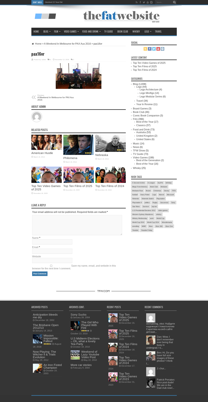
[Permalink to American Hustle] (46, 142)
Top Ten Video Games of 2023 (128, 376)
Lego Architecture (149, 89)
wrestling (135, 226)
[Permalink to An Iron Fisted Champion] (37, 368)
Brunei (148, 191)
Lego (147, 31)
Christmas (157, 191)
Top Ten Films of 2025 (77, 186)
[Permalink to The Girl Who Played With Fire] (75, 325)
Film (56, 31)
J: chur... (161, 368)
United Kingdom (145, 136)
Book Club (122, 31)
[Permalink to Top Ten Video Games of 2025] (46, 175)
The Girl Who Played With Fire (90, 325)
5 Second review (138, 183)
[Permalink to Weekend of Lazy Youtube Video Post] (75, 355)
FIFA (174, 191)
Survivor (146, 206)
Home (36, 31)
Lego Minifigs (147, 93)
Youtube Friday (146, 230)
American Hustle (42, 153)
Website (36, 256)
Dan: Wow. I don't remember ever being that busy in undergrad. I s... (160, 342)
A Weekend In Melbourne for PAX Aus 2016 (67, 43)
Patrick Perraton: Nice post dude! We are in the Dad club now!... (166, 383)
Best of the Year (144, 122)
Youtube (135, 230)
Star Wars (136, 206)
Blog (45, 31)
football (134, 195)
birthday (169, 183)
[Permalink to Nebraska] (110, 143)
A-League (151, 183)
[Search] (174, 2)
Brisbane (164, 187)
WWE (144, 226)
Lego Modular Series (151, 96)
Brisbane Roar (137, 191)
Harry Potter (145, 195)
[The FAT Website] (45, 14)
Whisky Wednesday (139, 218)
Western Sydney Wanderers (142, 214)
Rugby (155, 202)
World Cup (160, 218)
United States (143, 139)
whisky (158, 214)
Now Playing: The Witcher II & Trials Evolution (44, 354)
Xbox (151, 226)
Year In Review (144, 104)
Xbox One (169, 226)
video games (163, 210)
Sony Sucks (78, 314)
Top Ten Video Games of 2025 (149, 63)
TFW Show (139, 150)
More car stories (81, 365)
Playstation (161, 198)
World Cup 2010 (138, 222)
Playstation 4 (137, 202)
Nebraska (101, 155)
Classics (141, 125)
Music (136, 143)
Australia (141, 132)
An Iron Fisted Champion (53, 366)
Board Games (140, 108)
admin (44, 59)
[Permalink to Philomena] (78, 145)
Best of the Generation (148, 160)
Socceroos (164, 202)
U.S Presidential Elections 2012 (143, 210)
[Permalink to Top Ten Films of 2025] (78, 175)
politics (147, 202)
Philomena (70, 158)
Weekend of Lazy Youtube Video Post (90, 354)
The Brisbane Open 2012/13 (46, 326)
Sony (173, 202)
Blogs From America (139, 187)
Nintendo (135, 198)
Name (35, 238)
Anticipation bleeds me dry (45, 316)
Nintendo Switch (148, 198)
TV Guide (108, 31)
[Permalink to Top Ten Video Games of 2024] (113, 360)
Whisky (136, 31)
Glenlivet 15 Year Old (53, 2)
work (152, 218)
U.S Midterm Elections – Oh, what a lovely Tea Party (85, 341)
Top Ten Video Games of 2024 (128, 360)
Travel (158, 31)
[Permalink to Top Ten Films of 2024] (110, 175)
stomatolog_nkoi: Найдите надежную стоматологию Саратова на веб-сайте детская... (160, 327)
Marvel (161, 195)
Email (35, 247)
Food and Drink (90, 31)
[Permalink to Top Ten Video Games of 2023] (113, 376)
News (136, 147)
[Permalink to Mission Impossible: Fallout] (37, 338)
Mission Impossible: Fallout (51, 338)
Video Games (70, 31)
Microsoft (170, 195)
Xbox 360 (158, 226)
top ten (154, 206)
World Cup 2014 (153, 222)
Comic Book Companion (146, 115)
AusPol (160, 183)
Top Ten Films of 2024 (109, 186)
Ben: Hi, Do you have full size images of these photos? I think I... (160, 358)
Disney (166, 191)
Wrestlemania (167, 222)
